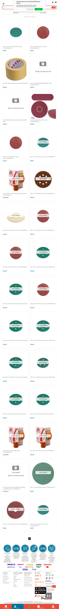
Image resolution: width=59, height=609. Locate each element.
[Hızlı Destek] (34, 548)
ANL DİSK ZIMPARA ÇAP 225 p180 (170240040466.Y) (38, 120)
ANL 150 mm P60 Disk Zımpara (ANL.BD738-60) (14, 414)
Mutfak (15, 576)
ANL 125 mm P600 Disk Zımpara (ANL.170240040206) (11, 157)
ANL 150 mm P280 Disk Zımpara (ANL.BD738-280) (15, 377)
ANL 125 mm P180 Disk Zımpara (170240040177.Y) (42, 193)
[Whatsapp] (52, 578)
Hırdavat (15, 581)
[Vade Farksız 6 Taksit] (7, 548)
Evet (39, 9)
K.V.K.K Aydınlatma (28, 580)
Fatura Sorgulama (28, 585)
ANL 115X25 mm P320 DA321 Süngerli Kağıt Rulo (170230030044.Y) (15, 194)
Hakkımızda (5, 576)
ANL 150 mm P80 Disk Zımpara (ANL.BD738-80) (42, 414)
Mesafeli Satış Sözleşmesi (27, 575)
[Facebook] (46, 575)
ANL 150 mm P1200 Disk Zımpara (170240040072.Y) (43, 303)
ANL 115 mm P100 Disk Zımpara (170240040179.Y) (42, 487)
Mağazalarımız (6, 577)
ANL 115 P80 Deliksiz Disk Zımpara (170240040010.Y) (38, 47)
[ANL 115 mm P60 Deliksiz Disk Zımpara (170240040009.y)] (16, 32)
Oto (14, 582)
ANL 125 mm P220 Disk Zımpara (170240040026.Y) (15, 230)
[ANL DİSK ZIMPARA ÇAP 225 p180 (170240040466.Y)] (43, 106)
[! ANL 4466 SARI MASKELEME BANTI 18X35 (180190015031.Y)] (43, 69)
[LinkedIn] (49, 578)
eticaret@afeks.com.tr (40, 586)
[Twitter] (49, 575)
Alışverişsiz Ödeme (28, 584)
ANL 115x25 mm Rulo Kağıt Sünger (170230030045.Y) (11, 451)
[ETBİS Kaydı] (48, 596)
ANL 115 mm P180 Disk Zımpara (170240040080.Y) (42, 156)
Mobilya (15, 586)
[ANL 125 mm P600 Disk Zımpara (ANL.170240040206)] (16, 143)
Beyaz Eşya (16, 574)
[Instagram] (52, 575)
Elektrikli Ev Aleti (17, 579)
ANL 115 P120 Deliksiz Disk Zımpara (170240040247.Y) (39, 524)
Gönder (54, 586)
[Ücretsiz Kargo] (16, 548)
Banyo (15, 577)
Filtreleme (43, 12)
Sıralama (16, 12)
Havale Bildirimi (6, 582)
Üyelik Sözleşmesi (28, 577)
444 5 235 (38, 577)
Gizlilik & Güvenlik (28, 579)
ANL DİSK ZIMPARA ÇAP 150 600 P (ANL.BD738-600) (15, 120)
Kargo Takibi (26, 582)
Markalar (5, 581)
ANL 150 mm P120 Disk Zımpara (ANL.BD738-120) (15, 303)
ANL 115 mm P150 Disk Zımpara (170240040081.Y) (15, 524)
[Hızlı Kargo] (43, 548)
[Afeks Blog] (40, 597)
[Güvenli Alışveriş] (51, 548)
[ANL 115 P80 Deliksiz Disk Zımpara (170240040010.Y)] (43, 32)
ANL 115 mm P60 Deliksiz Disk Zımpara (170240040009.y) (12, 47)
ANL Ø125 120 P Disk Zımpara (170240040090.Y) (42, 450)
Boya (15, 584)
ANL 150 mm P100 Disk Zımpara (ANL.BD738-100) (42, 267)
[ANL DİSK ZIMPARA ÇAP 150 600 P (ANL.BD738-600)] (16, 106)
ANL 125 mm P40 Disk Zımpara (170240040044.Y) (42, 230)
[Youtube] (46, 578)
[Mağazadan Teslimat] (25, 548)
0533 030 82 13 (39, 583)
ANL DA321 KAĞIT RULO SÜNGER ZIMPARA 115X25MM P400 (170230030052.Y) (14, 488)
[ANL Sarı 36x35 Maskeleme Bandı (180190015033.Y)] (16, 69)
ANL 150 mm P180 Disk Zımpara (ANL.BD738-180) (15, 340)
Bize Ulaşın (5, 579)
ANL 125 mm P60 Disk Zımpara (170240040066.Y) (15, 267)
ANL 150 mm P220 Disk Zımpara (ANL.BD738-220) (42, 340)
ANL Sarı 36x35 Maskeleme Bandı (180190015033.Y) (16, 83)
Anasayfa (5, 574)
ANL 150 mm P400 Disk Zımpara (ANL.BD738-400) (42, 377)
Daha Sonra (30, 9)
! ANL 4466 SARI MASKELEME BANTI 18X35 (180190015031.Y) (41, 84)
